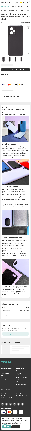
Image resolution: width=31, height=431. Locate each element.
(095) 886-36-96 (7, 393)
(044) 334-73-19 (22, 395)
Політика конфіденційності (21, 374)
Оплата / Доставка (21, 377)
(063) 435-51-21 (7, 397)
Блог (2, 375)
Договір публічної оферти (21, 385)
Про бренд (4, 370)
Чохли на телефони (9, 10)
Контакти (18, 370)
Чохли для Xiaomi (19, 10)
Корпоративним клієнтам (5, 378)
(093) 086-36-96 (22, 393)
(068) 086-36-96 (7, 395)
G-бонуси (19, 381)
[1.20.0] (6, 2)
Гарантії (18, 379)
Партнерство (5, 373)
